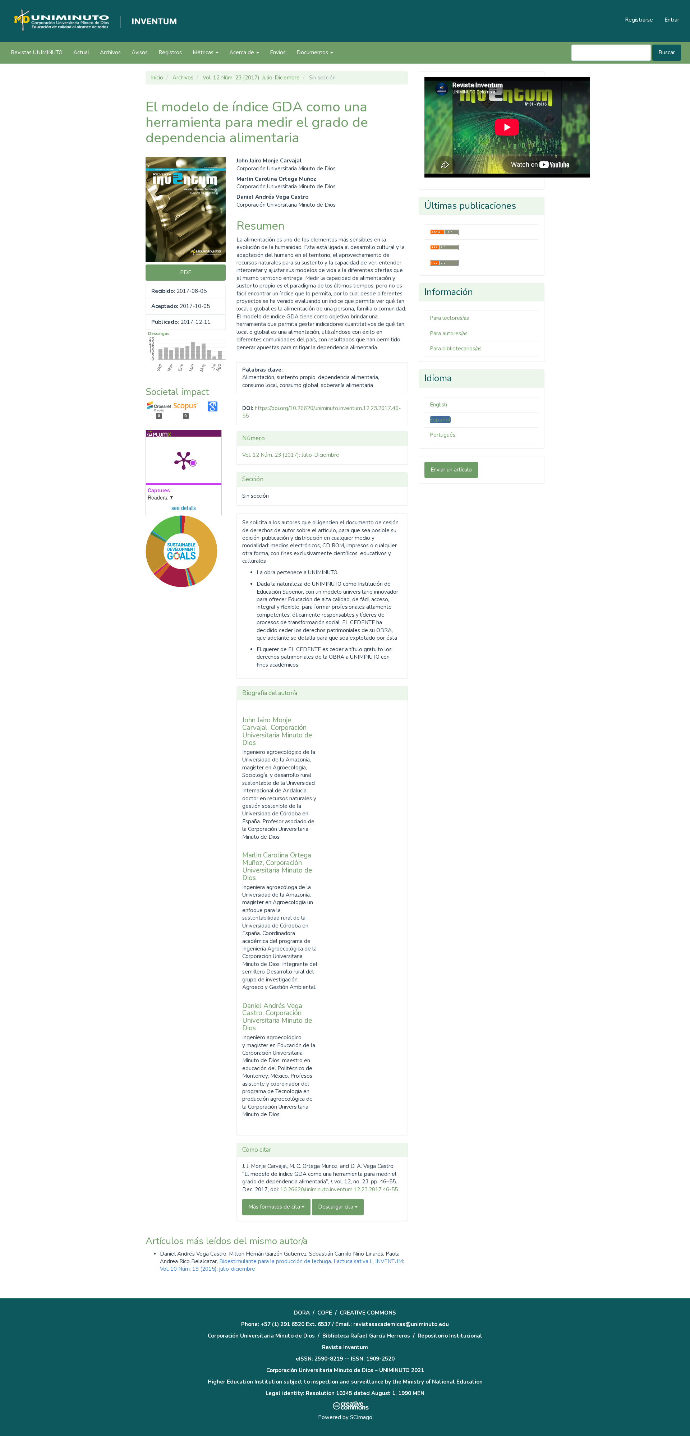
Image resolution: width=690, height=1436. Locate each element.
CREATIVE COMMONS (368, 1312)
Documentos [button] (313, 52)
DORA (302, 1312)
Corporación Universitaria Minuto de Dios (261, 1335)
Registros (170, 52)
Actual (81, 52)
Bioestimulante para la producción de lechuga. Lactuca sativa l (296, 1261)
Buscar (666, 52)
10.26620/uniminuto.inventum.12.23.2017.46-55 (339, 1189)
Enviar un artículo (451, 469)
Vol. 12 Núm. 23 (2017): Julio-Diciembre (251, 77)
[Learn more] (179, 693)
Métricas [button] (204, 52)
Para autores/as (449, 333)
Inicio (157, 77)
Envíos (278, 52)
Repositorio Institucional (450, 1335)
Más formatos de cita (275, 1206)
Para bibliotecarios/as (456, 348)
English (438, 404)
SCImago (361, 1417)
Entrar (671, 19)
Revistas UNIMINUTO (37, 52)
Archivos (110, 52)
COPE (324, 1312)
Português (442, 434)
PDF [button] (185, 272)
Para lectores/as (449, 318)
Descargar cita (336, 1206)
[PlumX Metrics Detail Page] (183, 460)
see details (183, 507)
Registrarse (639, 19)
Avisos (140, 52)
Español (440, 419)
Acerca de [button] (242, 52)
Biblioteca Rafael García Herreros (366, 1335)
